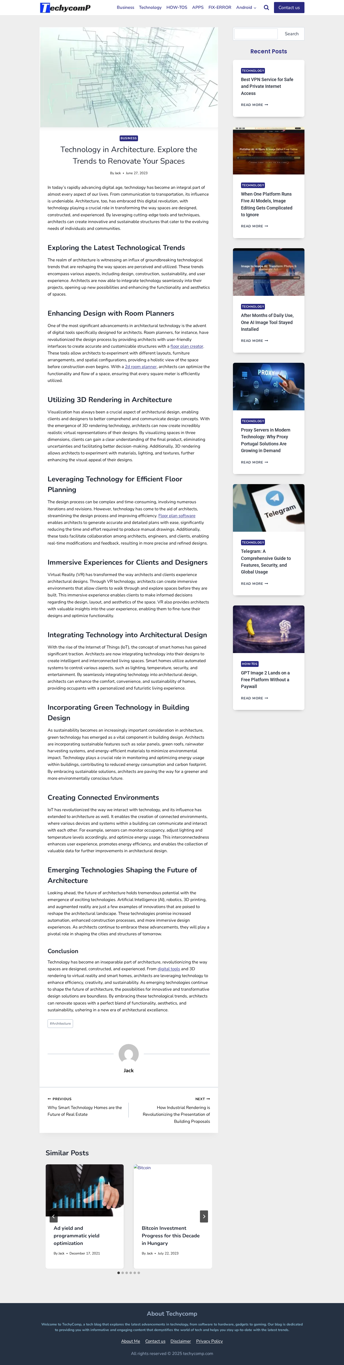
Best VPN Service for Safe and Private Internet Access (267, 86)
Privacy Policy (209, 1341)
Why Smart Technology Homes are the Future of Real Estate (85, 1107)
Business (125, 7)
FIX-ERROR (220, 7)
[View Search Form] (266, 8)
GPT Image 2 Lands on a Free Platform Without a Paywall (265, 679)
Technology (150, 7)
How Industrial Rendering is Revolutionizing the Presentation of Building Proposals (176, 1110)
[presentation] (85, 1190)
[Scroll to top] (327, 1354)
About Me (130, 1341)
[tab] (118, 1273)
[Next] (204, 1216)
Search (292, 34)
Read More (254, 104)
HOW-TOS (176, 7)
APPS (198, 7)
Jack (118, 173)
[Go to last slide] (54, 1216)
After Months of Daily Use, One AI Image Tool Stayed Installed (267, 322)
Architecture (60, 1023)
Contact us (289, 8)
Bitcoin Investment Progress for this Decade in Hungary (171, 1236)
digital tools (169, 969)
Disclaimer (180, 1341)
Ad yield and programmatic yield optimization (76, 1236)
